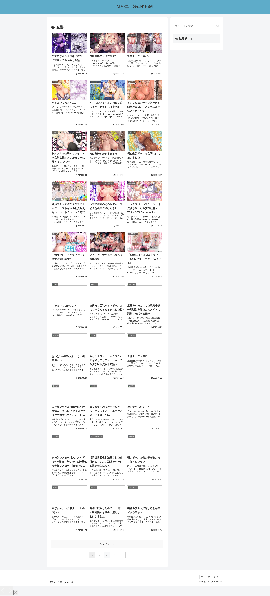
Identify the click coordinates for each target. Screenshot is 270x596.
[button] (217, 26)
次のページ (107, 544)
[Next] (10, 590)
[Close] (16, 592)
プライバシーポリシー (211, 577)
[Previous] (3, 590)
